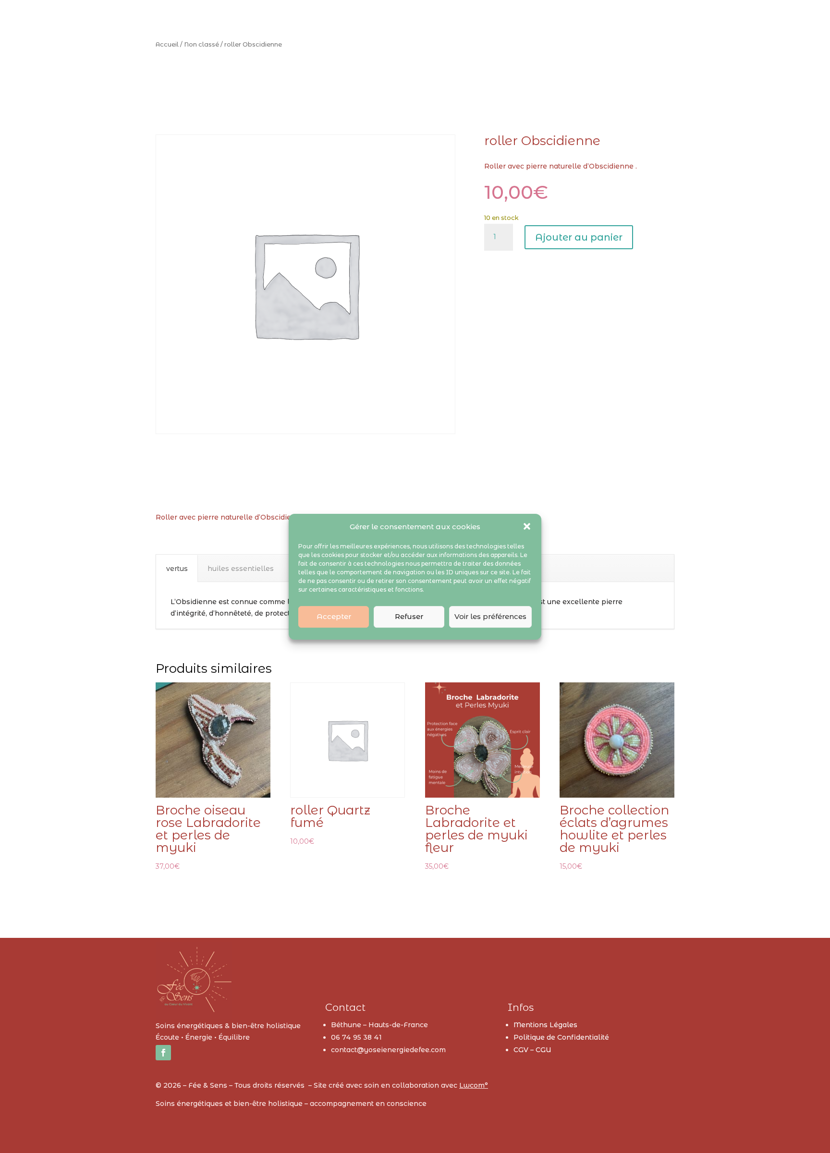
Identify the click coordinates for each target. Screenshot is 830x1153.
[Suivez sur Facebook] (163, 1052)
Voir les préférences (490, 616)
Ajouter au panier (578, 237)
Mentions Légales (545, 1024)
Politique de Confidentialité (561, 1037)
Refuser (409, 616)
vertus (177, 568)
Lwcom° (473, 1085)
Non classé (201, 44)
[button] (527, 526)
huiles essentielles (241, 568)
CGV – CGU (532, 1049)
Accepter (334, 616)
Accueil (167, 44)
